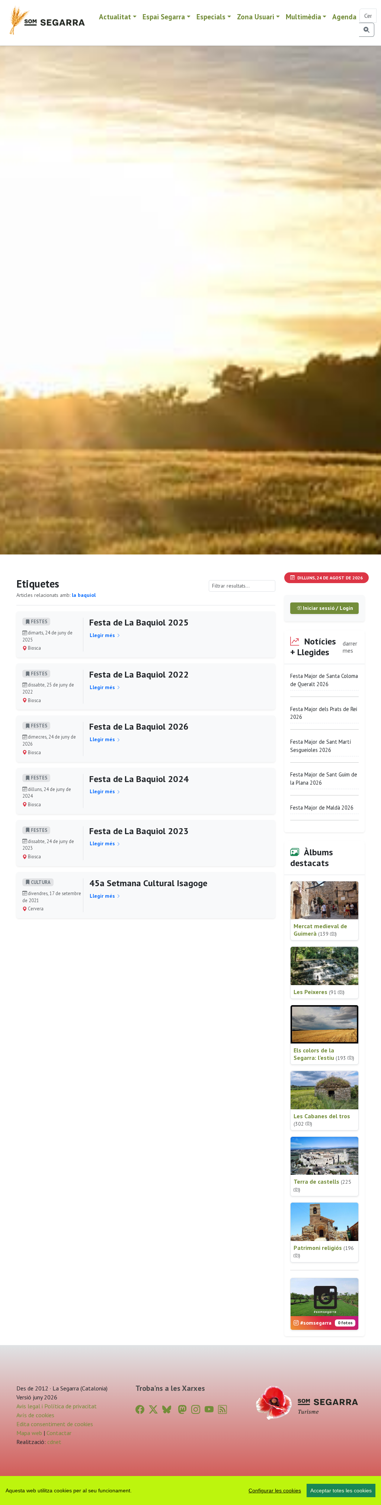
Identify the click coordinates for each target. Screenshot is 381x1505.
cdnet (53, 1441)
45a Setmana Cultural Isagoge (148, 883)
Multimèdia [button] (303, 16)
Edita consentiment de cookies (54, 1424)
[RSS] (222, 1409)
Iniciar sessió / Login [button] (327, 608)
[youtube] (209, 1409)
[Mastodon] (182, 1409)
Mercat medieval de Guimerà (320, 929)
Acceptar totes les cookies (341, 1490)
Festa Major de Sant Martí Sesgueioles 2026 (320, 745)
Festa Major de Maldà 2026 (321, 807)
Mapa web (29, 1433)
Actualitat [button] (115, 16)
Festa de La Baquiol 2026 (139, 726)
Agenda (344, 16)
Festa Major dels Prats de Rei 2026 (323, 713)
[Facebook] (139, 1409)
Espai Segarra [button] (164, 16)
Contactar (59, 1433)
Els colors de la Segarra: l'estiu (324, 1053)
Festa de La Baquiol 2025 (139, 622)
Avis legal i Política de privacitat (56, 1406)
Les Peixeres (319, 992)
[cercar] (366, 30)
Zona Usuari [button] (255, 16)
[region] (190, 1490)
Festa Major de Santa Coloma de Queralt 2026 (324, 680)
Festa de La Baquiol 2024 (139, 779)
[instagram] (195, 1409)
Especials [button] (210, 16)
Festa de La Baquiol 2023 (139, 831)
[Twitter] (153, 1409)
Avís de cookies (35, 1415)
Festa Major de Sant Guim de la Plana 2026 (323, 778)
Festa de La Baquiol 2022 (139, 674)
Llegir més (103, 635)
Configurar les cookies (275, 1490)
